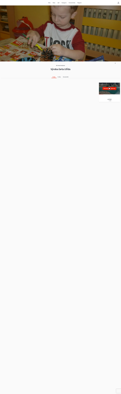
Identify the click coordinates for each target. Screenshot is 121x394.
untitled (109, 99)
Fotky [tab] (54, 77)
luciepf (110, 100)
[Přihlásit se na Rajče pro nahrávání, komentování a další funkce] (118, 3)
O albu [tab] (59, 77)
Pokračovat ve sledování (109, 88)
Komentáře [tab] (65, 77)
